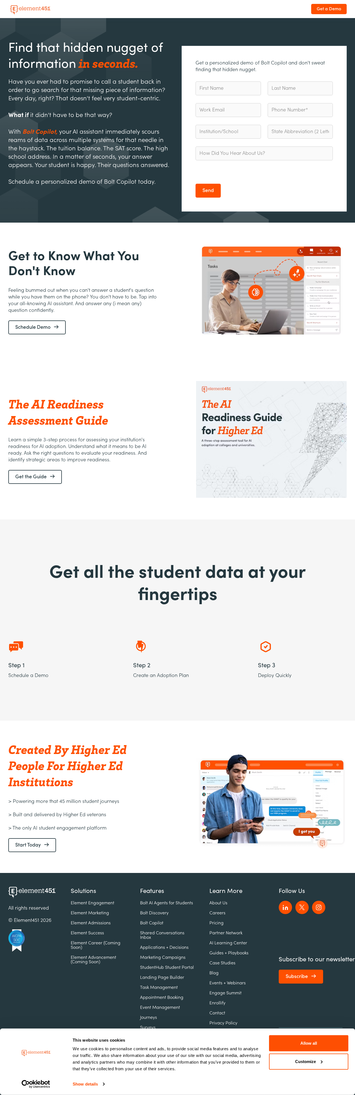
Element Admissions (91, 923)
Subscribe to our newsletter (317, 959)
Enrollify (217, 1003)
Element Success (87, 933)
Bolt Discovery (154, 913)
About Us (218, 903)
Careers (217, 913)
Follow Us (292, 891)
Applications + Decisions (164, 947)
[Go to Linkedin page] (285, 907)
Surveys (148, 1027)
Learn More (225, 891)
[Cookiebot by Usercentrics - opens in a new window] (36, 1084)
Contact (217, 1013)
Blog (214, 973)
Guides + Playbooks (228, 953)
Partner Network (225, 933)
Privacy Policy (223, 1023)
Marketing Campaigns (163, 957)
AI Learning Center (228, 943)
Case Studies (222, 963)
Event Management (160, 1007)
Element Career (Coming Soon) (95, 945)
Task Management (159, 987)
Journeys (148, 1017)
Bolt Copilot (151, 923)
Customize (305, 1061)
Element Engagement (92, 903)
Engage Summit (225, 993)
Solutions (83, 891)
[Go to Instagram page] (318, 907)
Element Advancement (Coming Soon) (93, 959)
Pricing (216, 923)
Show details (85, 1084)
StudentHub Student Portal (167, 967)
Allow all (308, 1043)
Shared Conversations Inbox (162, 935)
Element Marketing (90, 913)
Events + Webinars (227, 983)
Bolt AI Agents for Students (166, 903)
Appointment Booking (161, 997)
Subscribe (297, 976)
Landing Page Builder (162, 977)
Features (152, 891)
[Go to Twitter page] (302, 907)
